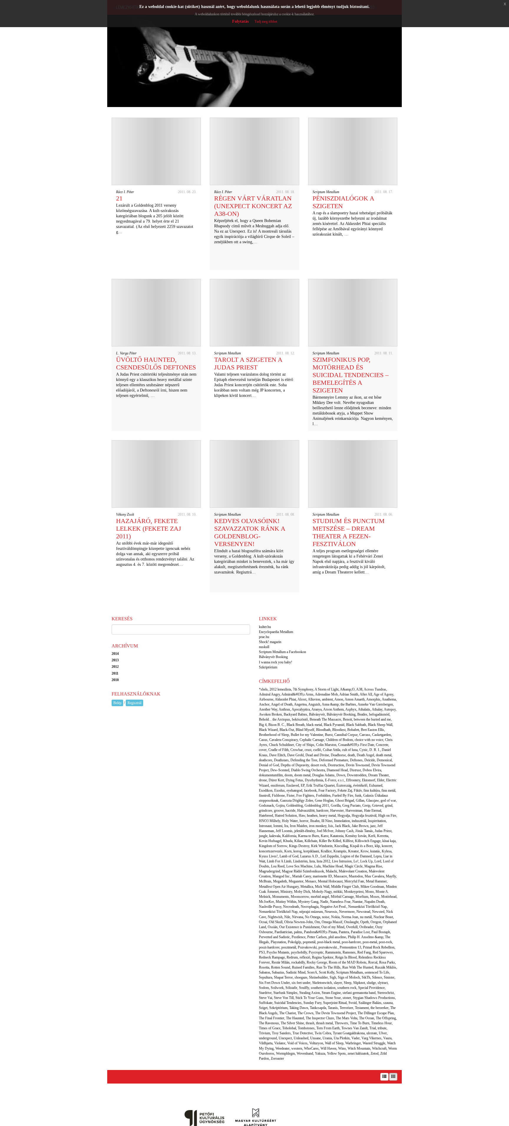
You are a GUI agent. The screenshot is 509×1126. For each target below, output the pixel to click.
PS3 (262, 952)
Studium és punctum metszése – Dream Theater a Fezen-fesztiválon (349, 532)
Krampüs (339, 851)
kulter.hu (265, 627)
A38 (359, 689)
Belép (117, 703)
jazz (373, 826)
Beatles (362, 714)
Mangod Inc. (281, 876)
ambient (327, 699)
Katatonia (336, 836)
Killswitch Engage (368, 841)
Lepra (377, 856)
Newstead (363, 912)
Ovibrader (366, 927)
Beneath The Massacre (325, 719)
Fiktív (358, 790)
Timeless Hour (381, 1023)
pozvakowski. (328, 947)
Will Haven (328, 1048)
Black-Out (287, 730)
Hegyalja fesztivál (364, 815)
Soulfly (304, 988)
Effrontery (353, 780)
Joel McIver (325, 831)
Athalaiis (364, 709)
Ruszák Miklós (385, 967)
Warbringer (353, 1043)
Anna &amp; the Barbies (339, 704)
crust (308, 750)
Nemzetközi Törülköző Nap (278, 912)
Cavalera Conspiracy (283, 740)
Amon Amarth (355, 699)
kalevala (274, 836)
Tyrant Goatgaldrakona (349, 1033)
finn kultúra (371, 790)
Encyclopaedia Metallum (276, 632)
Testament (362, 1008)
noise (325, 917)
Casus (263, 740)
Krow (364, 851)
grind (388, 805)
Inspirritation (377, 821)
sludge (371, 983)
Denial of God (269, 765)
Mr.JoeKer (266, 902)
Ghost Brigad (344, 800)
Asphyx (350, 709)
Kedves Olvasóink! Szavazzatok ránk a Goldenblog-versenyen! (249, 532)
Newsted (378, 912)
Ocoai (263, 922)
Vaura (387, 1038)
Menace (310, 881)
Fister (291, 795)
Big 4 (263, 725)
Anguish (314, 704)
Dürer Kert (276, 780)
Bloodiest (339, 730)
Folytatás (240, 21)
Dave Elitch (277, 755)
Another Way (268, 709)
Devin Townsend (358, 765)
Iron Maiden (298, 826)
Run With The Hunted (357, 967)
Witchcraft (379, 1048)
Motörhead (388, 897)
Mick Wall (322, 887)
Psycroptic (316, 952)
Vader (355, 1038)
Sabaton (264, 972)
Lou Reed (278, 866)
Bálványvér (317, 714)
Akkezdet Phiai (285, 699)
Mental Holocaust (330, 881)
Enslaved (292, 785)
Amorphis (373, 699)
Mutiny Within (286, 902)
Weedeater (282, 1048)
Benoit (347, 719)
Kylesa (386, 851)
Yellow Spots (336, 1053)
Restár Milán (281, 962)
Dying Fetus (294, 780)
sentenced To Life (377, 972)
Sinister (389, 977)
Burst (329, 735)
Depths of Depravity (295, 765)
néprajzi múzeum (311, 912)
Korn (288, 851)
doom (288, 775)
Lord (377, 861)
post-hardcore (351, 942)
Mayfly (391, 876)
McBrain (265, 881)
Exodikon (265, 790)
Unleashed (301, 1038)
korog (297, 851)
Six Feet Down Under (274, 983)
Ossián (272, 927)
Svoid (352, 1003)
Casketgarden (381, 735)
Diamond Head (337, 770)
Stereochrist (385, 993)
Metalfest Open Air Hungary (279, 887)
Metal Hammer (376, 881)
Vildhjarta (265, 1043)
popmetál (309, 942)
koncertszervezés (270, 851)
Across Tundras (375, 689)
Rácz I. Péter (125, 192)
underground (268, 1038)
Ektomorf (368, 780)
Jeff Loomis (284, 831)
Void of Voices (297, 1043)
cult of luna (350, 750)
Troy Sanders (281, 1033)
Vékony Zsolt (125, 514)
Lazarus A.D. (309, 856)
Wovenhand (305, 1053)
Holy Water (290, 821)
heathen (312, 815)
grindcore (265, 810)
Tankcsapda (318, 1008)
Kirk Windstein (322, 846)
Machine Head (333, 866)
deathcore (265, 760)
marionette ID (322, 876)
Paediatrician (283, 932)
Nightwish (275, 917)
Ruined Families (303, 967)
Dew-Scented (279, 770)
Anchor (264, 704)
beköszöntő (300, 719)
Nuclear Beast (383, 917)
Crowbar (296, 750)
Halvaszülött (306, 810)
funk (358, 795)
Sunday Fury (312, 1003)
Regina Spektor (322, 957)
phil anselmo (337, 937)
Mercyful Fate (354, 881)
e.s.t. (341, 780)
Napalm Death (374, 902)
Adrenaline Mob (326, 694)
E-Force (330, 780)
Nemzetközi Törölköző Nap (367, 907)
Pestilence (298, 937)
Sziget (263, 1008)
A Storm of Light (326, 689)
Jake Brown (360, 826)
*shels (263, 689)
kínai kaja (389, 841)
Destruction (336, 765)
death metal (383, 755)
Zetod (375, 1053)
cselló (317, 750)
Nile (287, 917)
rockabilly (298, 962)
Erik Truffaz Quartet (320, 785)
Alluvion (314, 699)
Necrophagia (309, 907)
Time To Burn (359, 1023)
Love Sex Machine (299, 866)
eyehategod (294, 790)
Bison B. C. (276, 725)
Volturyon (316, 1043)
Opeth (364, 922)
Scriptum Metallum (326, 192)
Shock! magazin (270, 642)
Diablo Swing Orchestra (308, 770)
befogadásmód (379, 714)
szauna (388, 1003)
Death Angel (365, 755)
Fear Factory (327, 790)
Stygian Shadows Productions (374, 998)
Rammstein (333, 952)
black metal (314, 725)
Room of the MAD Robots (347, 962)
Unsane (315, 1038)
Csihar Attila (331, 750)
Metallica (306, 887)
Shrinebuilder (318, 977)
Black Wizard (268, 730)
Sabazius (278, 972)
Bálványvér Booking (273, 657)
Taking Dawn (298, 1008)
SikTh (366, 977)
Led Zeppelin (329, 856)
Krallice (326, 851)
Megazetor (296, 881)
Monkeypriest (353, 892)
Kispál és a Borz (361, 846)
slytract (383, 983)
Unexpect (285, 1038)
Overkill (352, 927)
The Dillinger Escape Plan (376, 1013)
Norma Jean (349, 917)
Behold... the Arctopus (274, 719)
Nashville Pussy (270, 907)
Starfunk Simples (285, 993)
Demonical (384, 760)
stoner (347, 998)
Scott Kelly (326, 972)
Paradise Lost (360, 932)
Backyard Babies (295, 714)
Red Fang (364, 952)
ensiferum (278, 785)
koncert (387, 846)
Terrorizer (346, 1008)
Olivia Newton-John (298, 922)
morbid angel (320, 897)
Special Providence (371, 988)
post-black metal (328, 942)
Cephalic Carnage (312, 740)
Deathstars (281, 760)
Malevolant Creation (353, 871)
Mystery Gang (308, 902)
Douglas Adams (323, 775)
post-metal (370, 942)
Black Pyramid (334, 725)
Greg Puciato (351, 805)
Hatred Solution (286, 815)
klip (377, 846)
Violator (279, 1043)
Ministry (286, 892)
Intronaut (265, 826)
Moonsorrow (300, 897)
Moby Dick (302, 892)
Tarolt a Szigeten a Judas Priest (248, 363)
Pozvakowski (307, 947)
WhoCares (311, 1048)
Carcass (364, 735)
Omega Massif (332, 922)
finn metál (388, 790)
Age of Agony (383, 694)
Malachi (331, 871)
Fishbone (278, 795)
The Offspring (386, 1018)
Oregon (376, 922)
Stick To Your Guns (309, 998)
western (296, 1048)
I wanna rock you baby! (275, 662)
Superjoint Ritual (335, 1003)
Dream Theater (378, 775)
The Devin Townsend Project (335, 1013)
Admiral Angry (269, 694)
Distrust (355, 770)
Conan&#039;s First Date (356, 745)
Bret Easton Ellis (372, 730)
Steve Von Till (284, 998)
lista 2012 (323, 861)
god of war (388, 800)
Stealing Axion (309, 993)
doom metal (302, 775)
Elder (380, 780)
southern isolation (323, 988)
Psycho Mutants (278, 952)
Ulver (383, 1033)
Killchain (311, 841)
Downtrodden (356, 775)
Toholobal (289, 1028)
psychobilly (299, 952)
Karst (324, 836)
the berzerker (380, 1008)
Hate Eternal (372, 810)
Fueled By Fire (342, 795)
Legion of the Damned (356, 856)
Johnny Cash (344, 831)
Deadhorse (338, 755)
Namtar (357, 902)
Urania (327, 1038)
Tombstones (306, 1028)
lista (312, 861)
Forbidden (323, 795)
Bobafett (353, 730)
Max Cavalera (374, 876)
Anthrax (284, 709)
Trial (372, 1028)
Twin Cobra (323, 1033)
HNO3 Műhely (269, 821)
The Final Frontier (271, 1018)
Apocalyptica (301, 709)
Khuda (287, 841)
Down (340, 775)
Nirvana (297, 917)
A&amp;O (347, 689)
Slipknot (359, 983)
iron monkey (317, 826)
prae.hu (264, 637)
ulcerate (371, 1033)
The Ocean (366, 1018)
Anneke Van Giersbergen (375, 704)
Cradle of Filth (278, 750)
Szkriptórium (268, 667)
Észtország (343, 785)
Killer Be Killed (330, 841)
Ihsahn (315, 821)
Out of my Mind (332, 927)
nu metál (366, 917)
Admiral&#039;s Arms (297, 694)
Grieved (377, 805)
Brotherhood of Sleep (274, 735)
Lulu (317, 866)
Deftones (356, 760)
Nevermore (347, 912)
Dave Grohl (295, 755)
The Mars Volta (346, 1018)
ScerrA (312, 972)
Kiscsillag (341, 846)
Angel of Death (281, 704)
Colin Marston (326, 745)
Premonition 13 (350, 947)
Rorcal (372, 962)
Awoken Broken (270, 714)
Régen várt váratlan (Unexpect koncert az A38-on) (253, 206)
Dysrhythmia (314, 780)
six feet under (301, 983)
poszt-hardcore (269, 947)
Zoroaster (277, 1058)
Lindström (300, 861)
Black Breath (296, 725)
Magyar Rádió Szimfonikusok (303, 871)
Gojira (280, 805)
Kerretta (382, 836)
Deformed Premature (333, 760)
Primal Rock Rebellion (378, 947)
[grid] (393, 1077)
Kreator (353, 851)
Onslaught (351, 922)
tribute (382, 1028)
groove (279, 810)
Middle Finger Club (345, 887)
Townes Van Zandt (354, 1028)
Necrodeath (291, 907)
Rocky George (317, 962)
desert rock (318, 765)
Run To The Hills (328, 967)
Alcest (302, 699)
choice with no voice (369, 740)
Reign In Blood (346, 957)
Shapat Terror (283, 977)
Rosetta (264, 967)
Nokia (335, 917)
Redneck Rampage (272, 957)
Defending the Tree (303, 760)
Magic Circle (354, 866)
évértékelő (360, 785)
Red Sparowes (383, 952)
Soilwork (277, 988)
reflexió (305, 957)
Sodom (264, 988)
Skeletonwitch (322, 983)
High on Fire (387, 815)
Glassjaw (372, 800)
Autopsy (390, 709)
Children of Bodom (339, 740)
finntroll (264, 795)
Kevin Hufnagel (270, 841)
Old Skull (275, 922)
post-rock (385, 942)
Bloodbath (323, 730)
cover (263, 750)
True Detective (302, 1033)
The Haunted (295, 1018)
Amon (338, 699)
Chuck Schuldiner (281, 745)
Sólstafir (291, 988)
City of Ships (305, 745)
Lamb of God (289, 856)
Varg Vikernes (371, 1038)
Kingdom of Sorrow (273, 846)
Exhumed (375, 785)
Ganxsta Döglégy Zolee (296, 800)
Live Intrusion (342, 861)
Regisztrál (134, 703)
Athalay (377, 709)
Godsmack (266, 805)
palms (298, 932)
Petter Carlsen (317, 937)
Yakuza (320, 1053)
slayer (338, 983)
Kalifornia (289, 836)
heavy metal (327, 815)
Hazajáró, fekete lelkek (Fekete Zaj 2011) (148, 528)
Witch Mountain (359, 1048)
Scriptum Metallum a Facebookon (282, 652)
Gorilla (336, 805)
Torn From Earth (328, 1028)
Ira (286, 826)
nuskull (264, 647)
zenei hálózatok (358, 1053)
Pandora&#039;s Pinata (320, 932)
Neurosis (331, 912)
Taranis (333, 1008)
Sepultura (265, 977)
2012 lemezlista (280, 689)
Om (317, 922)
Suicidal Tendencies (288, 1003)
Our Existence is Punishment (299, 927)
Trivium (264, 1033)
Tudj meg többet (265, 21)
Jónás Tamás (364, 831)
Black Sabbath (356, 725)
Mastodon (356, 876)
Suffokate (265, 1003)
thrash (310, 1023)
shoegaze (301, 977)
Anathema (389, 699)
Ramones (349, 952)
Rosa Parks (387, 962)
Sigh (333, 977)
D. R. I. (374, 750)
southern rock (346, 988)
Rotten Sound (280, 967)
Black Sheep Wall (380, 725)
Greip (366, 805)
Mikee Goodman (372, 887)
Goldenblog (294, 805)
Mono (369, 892)
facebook (310, 790)
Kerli (371, 836)
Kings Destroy (299, 846)
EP (303, 785)
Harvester (337, 810)
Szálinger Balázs (369, 1003)
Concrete (382, 745)
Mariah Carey (301, 876)
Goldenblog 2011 (317, 805)
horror (304, 821)
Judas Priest (383, 831)
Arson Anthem (333, 709)
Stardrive (265, 993)
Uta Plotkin (342, 1038)
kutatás (375, 851)
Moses (374, 897)
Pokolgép (294, 942)
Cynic (363, 750)
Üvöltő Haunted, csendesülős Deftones (156, 363)
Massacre (340, 876)
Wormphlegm (285, 1053)
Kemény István (355, 836)
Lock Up (366, 861)
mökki (337, 892)
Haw (302, 815)
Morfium (362, 897)
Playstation (278, 942)
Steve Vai (265, 998)
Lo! (355, 861)
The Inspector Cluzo (320, 1018)
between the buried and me (372, 719)
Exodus (279, 790)
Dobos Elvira (372, 770)
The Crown (305, 1013)
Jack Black (342, 826)
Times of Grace (269, 1028)
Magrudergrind (269, 871)
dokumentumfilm (271, 775)
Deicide (369, 760)
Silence (377, 977)
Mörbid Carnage (342, 897)
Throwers (341, 1023)
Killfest (348, 841)
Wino (342, 1048)
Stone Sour (333, 998)
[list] (384, 1077)
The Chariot (287, 1013)
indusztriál (359, 821)
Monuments (280, 897)
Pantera (344, 932)
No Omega (312, 917)
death (351, 755)
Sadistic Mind (295, 972)
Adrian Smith (348, 694)
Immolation (342, 821)
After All (366, 694)
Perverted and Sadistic (274, 937)
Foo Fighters (305, 795)
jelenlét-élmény (304, 831)
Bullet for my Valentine (307, 735)
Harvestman (354, 810)
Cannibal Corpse (346, 735)
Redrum (292, 957)
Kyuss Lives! (268, 856)
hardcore (322, 810)
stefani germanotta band (359, 993)
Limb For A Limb (279, 861)
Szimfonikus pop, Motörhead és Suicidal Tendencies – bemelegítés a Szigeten (351, 375)
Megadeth (280, 881)
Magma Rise (373, 866)
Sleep (347, 983)
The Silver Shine (292, 1023)
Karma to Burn (308, 836)
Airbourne (266, 699)
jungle (263, 836)
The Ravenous (269, 1023)
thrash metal (324, 1023)
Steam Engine (331, 993)
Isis (330, 826)
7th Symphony (303, 689)
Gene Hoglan (324, 800)
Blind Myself (305, 730)
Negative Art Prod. (333, 907)
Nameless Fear (340, 902)
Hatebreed (266, 815)
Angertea (300, 704)
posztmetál (288, 947)
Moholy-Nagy (322, 892)
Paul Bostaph (380, 932)
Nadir (324, 902)
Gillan (360, 800)
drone (263, 780)
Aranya (316, 709)
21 (119, 198)
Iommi (277, 826)
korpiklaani (311, 851)
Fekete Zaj (345, 790)
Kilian (298, 841)
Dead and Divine (317, 755)
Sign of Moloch (349, 977)
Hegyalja (344, 815)
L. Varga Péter (126, 353)
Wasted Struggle (374, 1043)
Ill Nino (326, 821)
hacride (290, 810)
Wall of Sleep (334, 1043)
